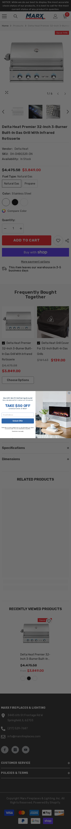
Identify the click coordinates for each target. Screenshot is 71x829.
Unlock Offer (18, 421)
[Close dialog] (69, 393)
